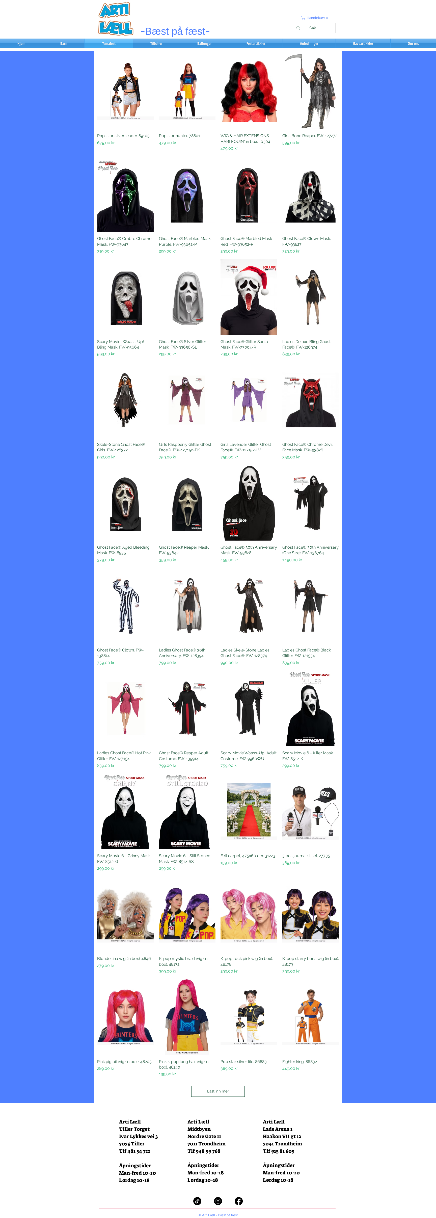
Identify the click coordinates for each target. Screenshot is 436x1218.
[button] (315, 18)
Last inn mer (218, 1091)
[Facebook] (239, 1201)
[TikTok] (197, 1201)
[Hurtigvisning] (125, 91)
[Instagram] (218, 1201)
